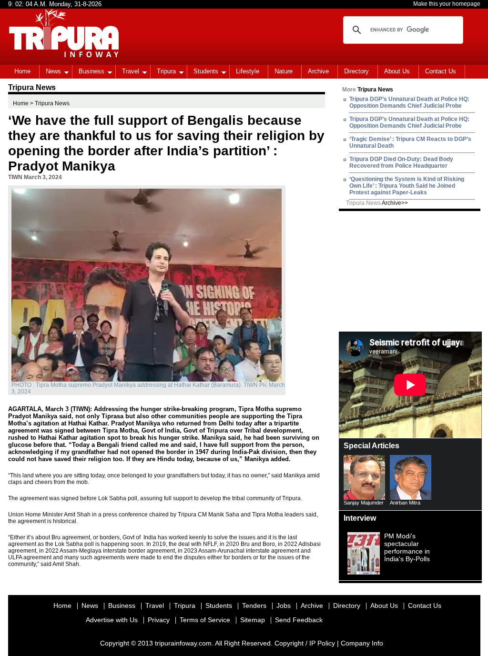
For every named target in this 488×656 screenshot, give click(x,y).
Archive (318, 71)
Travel (130, 71)
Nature (283, 71)
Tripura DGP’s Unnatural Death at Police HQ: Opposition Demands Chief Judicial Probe (409, 102)
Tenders (254, 605)
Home (22, 71)
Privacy (159, 620)
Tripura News (377, 203)
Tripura (166, 71)
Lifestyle (247, 71)
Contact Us (440, 71)
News (53, 71)
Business (91, 71)
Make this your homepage (446, 3)
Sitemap (252, 620)
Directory (356, 71)
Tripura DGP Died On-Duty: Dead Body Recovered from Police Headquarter (401, 162)
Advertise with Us (112, 620)
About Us (397, 71)
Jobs (283, 605)
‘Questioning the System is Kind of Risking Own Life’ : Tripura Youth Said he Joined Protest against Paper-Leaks (406, 186)
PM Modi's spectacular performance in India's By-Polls (407, 547)
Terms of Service (205, 620)
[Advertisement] (410, 270)
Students (205, 71)
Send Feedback (299, 620)
